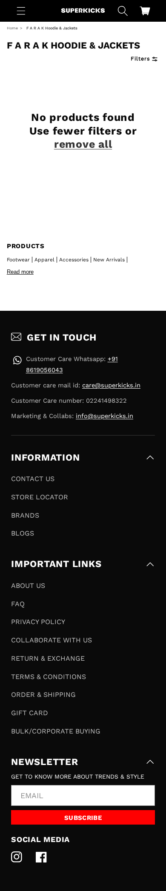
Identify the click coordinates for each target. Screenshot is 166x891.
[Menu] (21, 10)
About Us (28, 586)
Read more (20, 272)
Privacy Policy (38, 622)
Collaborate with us (51, 640)
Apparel (44, 260)
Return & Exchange (48, 658)
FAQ (18, 604)
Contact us (32, 479)
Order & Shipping (43, 694)
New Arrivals (109, 260)
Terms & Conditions (48, 677)
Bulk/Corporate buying (55, 731)
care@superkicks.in (111, 385)
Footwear (18, 260)
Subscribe (83, 818)
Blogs (22, 533)
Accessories (74, 260)
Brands (25, 515)
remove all (83, 144)
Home (12, 28)
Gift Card (29, 713)
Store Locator (39, 497)
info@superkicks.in (104, 416)
